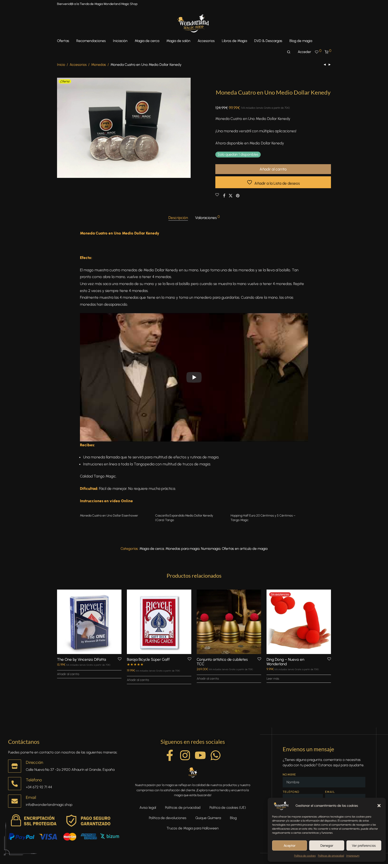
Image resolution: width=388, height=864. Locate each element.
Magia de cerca (147, 41)
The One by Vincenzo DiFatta (81, 659)
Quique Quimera (208, 818)
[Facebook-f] (169, 755)
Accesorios (206, 41)
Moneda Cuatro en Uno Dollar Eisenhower (109, 515)
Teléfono (34, 779)
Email (31, 797)
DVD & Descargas (268, 41)
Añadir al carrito (273, 169)
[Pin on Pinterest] (238, 196)
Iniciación (120, 41)
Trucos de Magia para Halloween (193, 828)
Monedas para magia (182, 548)
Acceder (304, 52)
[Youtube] (200, 755)
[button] (379, 805)
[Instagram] (185, 755)
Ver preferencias (364, 846)
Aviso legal (147, 807)
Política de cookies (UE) (227, 807)
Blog (233, 818)
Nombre (289, 774)
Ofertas (63, 41)
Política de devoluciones (167, 818)
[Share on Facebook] (224, 196)
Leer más (273, 679)
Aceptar (289, 846)
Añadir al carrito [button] (68, 674)
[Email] (14, 801)
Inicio (61, 64)
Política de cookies (305, 855)
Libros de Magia (234, 41)
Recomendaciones (91, 41)
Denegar (326, 846)
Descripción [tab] (178, 217)
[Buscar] (288, 52)
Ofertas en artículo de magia (244, 548)
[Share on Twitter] (231, 196)
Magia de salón (178, 41)
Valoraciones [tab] (207, 217)
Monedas (98, 64)
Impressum (352, 855)
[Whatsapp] (215, 755)
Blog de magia (300, 41)
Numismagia (210, 548)
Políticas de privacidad (331, 855)
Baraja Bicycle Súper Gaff (148, 659)
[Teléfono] (14, 783)
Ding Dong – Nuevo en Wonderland (285, 661)
